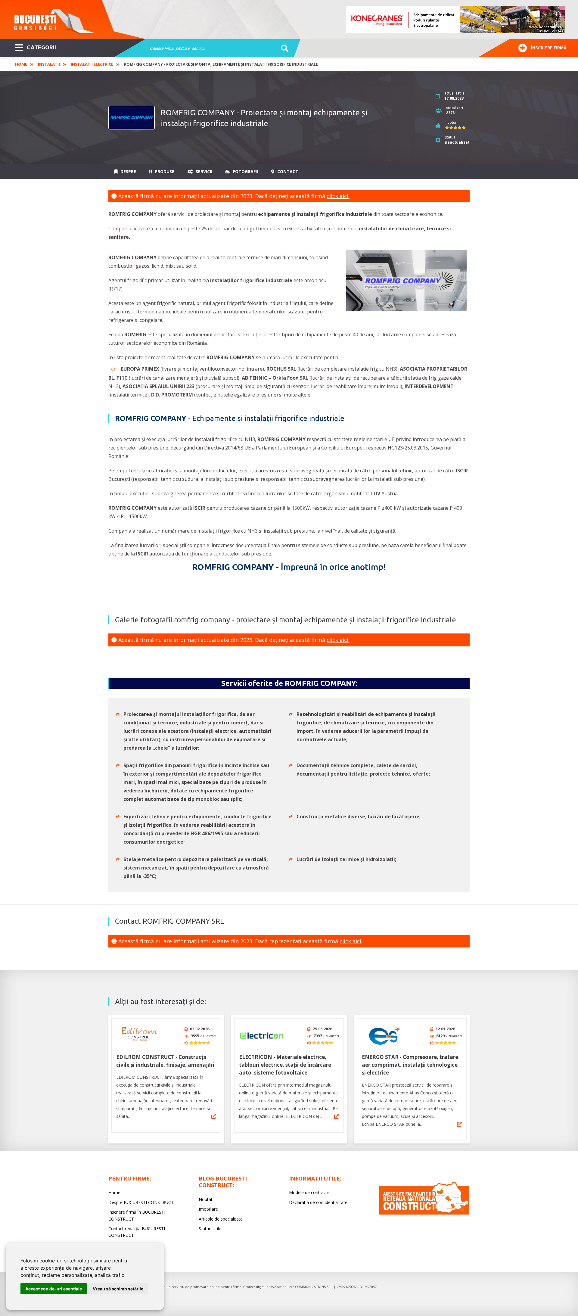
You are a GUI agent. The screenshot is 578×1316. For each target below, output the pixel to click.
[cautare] (282, 48)
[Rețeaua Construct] (424, 1213)
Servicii (203, 171)
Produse (164, 171)
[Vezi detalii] (213, 1116)
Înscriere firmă (549, 47)
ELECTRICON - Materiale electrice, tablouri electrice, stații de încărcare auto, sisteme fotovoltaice (285, 1064)
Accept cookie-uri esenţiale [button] (53, 1288)
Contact (287, 171)
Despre (127, 171)
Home (21, 64)
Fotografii (245, 171)
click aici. (338, 196)
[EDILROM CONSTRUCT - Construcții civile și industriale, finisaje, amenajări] (138, 1036)
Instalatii (49, 64)
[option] (456, 19)
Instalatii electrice (92, 64)
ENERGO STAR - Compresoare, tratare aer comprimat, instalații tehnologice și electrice (410, 1064)
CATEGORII (41, 47)
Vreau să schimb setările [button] (118, 1288)
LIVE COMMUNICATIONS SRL (309, 1286)
